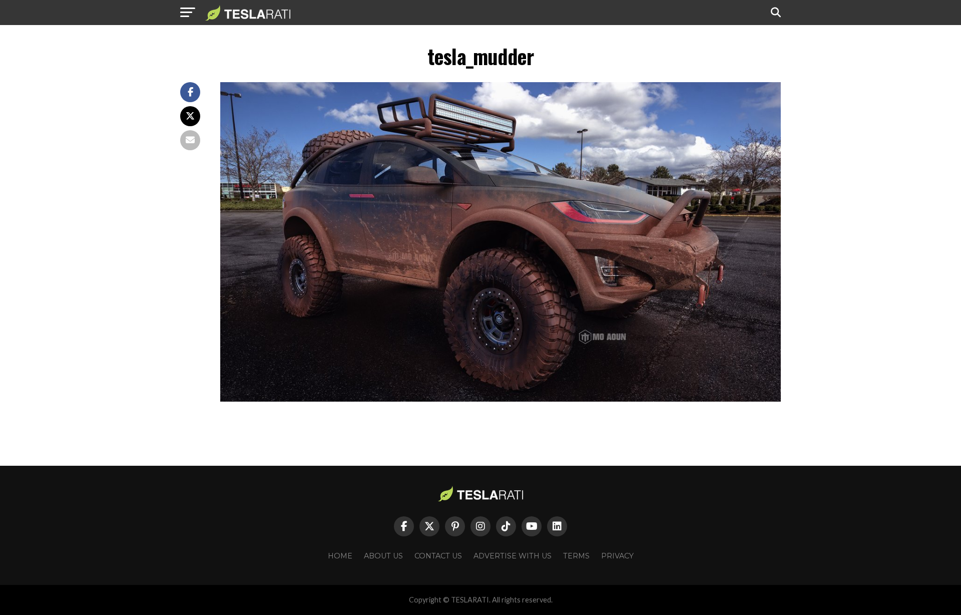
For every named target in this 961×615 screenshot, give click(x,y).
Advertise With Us (512, 555)
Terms (576, 555)
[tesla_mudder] (500, 399)
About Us (383, 555)
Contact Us (438, 555)
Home (340, 555)
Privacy (617, 555)
